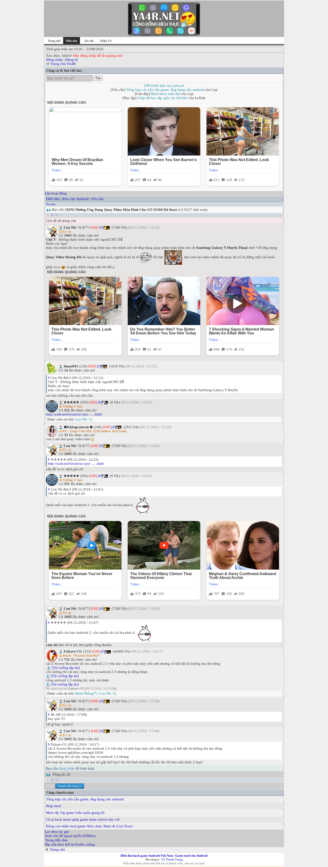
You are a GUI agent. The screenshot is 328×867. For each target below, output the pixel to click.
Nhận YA (106, 41)
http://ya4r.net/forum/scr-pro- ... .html (74, 414)
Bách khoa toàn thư (165, 94)
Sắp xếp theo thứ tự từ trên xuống (70, 844)
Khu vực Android (75, 199)
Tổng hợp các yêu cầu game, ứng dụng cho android (165, 90)
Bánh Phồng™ (86, 693)
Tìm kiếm (50, 204)
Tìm (98, 78)
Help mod (53, 806)
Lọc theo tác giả (57, 832)
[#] (101, 227)
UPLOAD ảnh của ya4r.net (164, 86)
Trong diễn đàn (56, 840)
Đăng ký (71, 60)
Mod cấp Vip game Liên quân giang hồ (75, 813)
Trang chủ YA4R (63, 64)
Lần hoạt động (56, 193)
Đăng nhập (54, 60)
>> (56, 215)
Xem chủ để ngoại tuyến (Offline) (70, 836)
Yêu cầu (97, 199)
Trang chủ (54, 41)
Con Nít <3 (83, 419)
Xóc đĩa (89, 41)
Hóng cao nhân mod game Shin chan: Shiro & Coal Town (89, 826)
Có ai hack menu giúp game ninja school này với (83, 819)
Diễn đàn (53, 199)
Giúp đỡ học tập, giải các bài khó (163, 98)
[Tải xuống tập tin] (66, 668)
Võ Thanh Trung (172, 859)
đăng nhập (67, 768)
